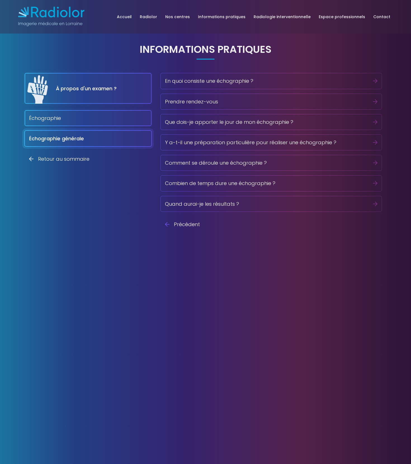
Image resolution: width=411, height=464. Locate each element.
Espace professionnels (342, 17)
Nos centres (177, 17)
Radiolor (148, 17)
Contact (381, 17)
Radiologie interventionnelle (282, 17)
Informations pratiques (221, 17)
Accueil (124, 17)
